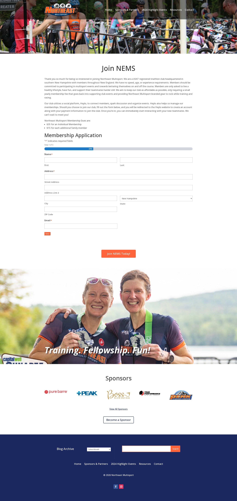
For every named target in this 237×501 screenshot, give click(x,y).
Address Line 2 (51, 192)
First (46, 165)
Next (47, 233)
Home (108, 9)
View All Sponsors (118, 409)
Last (122, 165)
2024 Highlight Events (154, 9)
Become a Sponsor (118, 420)
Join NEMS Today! (118, 254)
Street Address (51, 182)
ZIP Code (48, 214)
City (46, 203)
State (122, 203)
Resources (176, 9)
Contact (189, 9)
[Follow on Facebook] (116, 486)
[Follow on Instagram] (121, 486)
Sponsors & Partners (127, 9)
